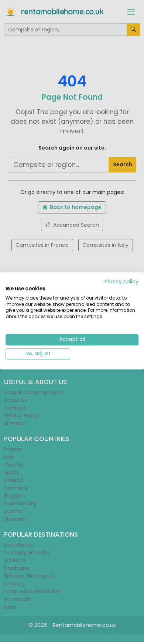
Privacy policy (120, 281)
